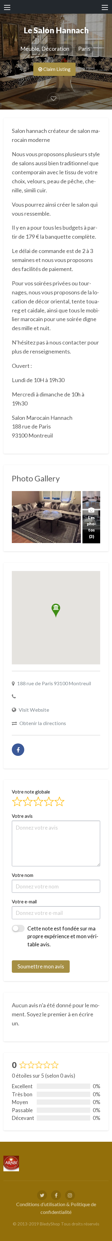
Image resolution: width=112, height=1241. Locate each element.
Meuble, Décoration (44, 48)
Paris (84, 48)
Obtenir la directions (42, 723)
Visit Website (34, 710)
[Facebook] (18, 749)
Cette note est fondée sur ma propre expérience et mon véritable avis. (62, 936)
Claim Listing (56, 69)
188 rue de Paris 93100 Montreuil (54, 683)
